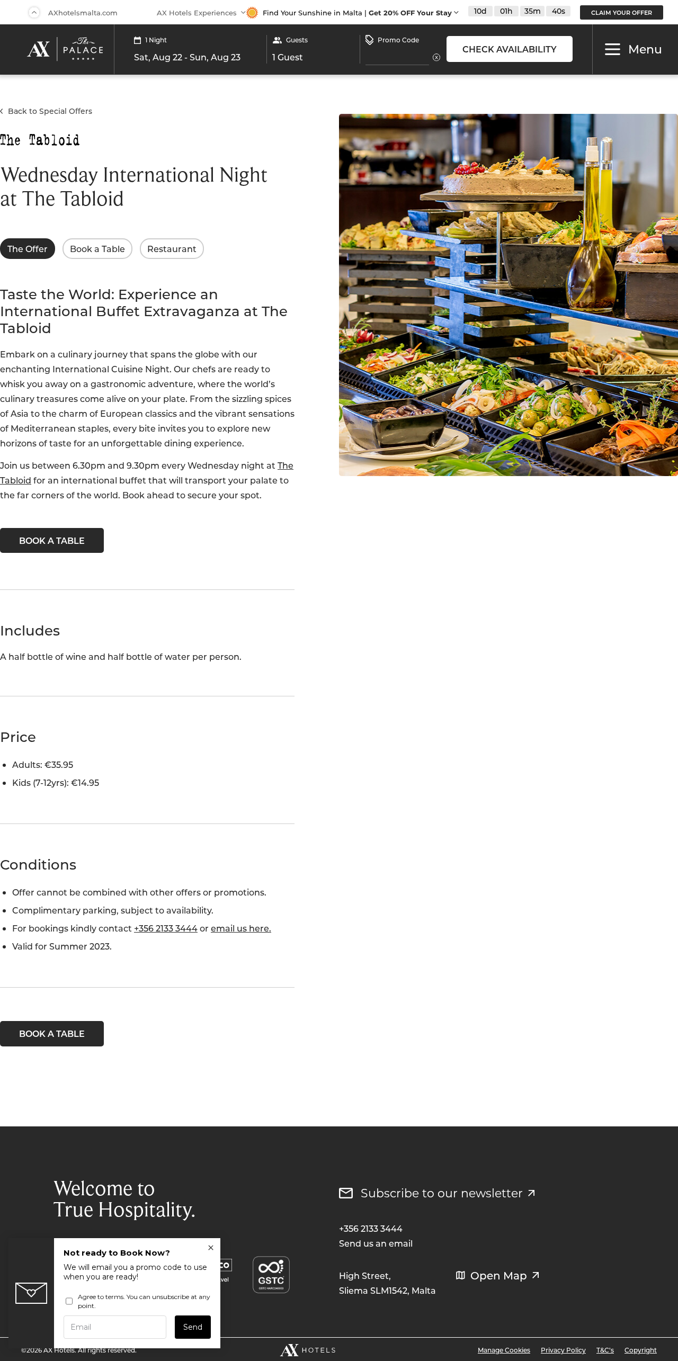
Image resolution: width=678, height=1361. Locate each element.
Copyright (641, 1350)
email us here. (241, 928)
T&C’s (605, 1350)
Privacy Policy (563, 1350)
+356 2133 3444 (166, 928)
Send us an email (376, 1243)
